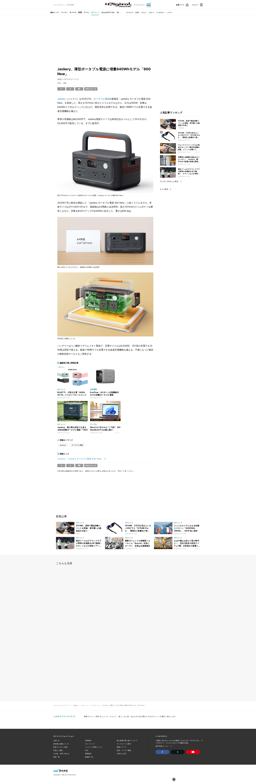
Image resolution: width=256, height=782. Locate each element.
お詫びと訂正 (121, 754)
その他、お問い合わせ (61, 754)
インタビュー (160, 12)
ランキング (129, 12)
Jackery (61, 99)
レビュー (144, 12)
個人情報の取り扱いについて (127, 740)
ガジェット (95, 12)
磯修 (65, 83)
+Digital (75, 705)
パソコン (64, 12)
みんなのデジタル (108, 12)
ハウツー (170, 12)
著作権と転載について (61, 744)
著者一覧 (56, 757)
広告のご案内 (58, 750)
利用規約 (88, 740)
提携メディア (121, 747)
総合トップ (54, 12)
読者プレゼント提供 (60, 747)
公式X (137, 12)
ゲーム (86, 12)
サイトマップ (90, 744)
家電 (80, 12)
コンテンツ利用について (94, 747)
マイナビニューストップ (61, 705)
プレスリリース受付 (124, 744)
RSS (86, 750)
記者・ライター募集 (124, 750)
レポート (151, 12)
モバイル (73, 12)
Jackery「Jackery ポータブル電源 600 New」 (80, 459)
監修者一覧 (89, 757)
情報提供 (88, 754)
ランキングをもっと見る (169, 181)
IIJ (118, 12)
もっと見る (164, 189)
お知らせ (56, 740)
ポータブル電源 (101, 99)
